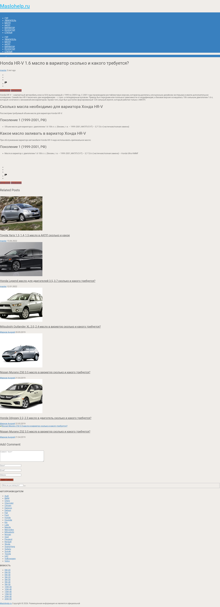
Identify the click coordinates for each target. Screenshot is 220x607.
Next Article (16, 90)
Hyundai (8, 520)
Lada (7, 525)
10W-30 (8, 587)
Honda (3, 56)
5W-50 (7, 584)
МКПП (8, 23)
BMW (7, 498)
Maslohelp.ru (15, 6)
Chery (7, 501)
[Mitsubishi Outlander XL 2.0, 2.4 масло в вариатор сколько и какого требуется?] (110, 305)
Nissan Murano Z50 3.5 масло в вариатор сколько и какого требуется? (45, 372)
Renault (8, 542)
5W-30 (7, 579)
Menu (2, 13)
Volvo (7, 561)
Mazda (8, 527)
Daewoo (8, 508)
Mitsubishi (9, 532)
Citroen (8, 505)
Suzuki (8, 551)
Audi (7, 496)
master (3, 70)
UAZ (6, 556)
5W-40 (7, 582)
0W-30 (7, 572)
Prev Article (5, 90)
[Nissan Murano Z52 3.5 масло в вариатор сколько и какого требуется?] (110, 426)
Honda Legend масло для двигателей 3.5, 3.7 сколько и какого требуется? (47, 280)
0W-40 (7, 575)
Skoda (7, 544)
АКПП (7, 25)
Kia (6, 522)
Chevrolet (9, 503)
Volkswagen (10, 558)
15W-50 (8, 594)
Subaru (8, 549)
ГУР (6, 18)
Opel (7, 537)
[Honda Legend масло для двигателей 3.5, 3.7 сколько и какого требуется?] (110, 259)
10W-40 (8, 589)
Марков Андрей (7, 332)
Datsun (8, 510)
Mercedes (9, 529)
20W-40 (8, 596)
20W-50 (8, 599)
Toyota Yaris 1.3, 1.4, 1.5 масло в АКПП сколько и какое (35, 235)
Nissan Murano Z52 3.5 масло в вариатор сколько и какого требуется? (45, 431)
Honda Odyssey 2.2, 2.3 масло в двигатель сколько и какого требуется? (45, 418)
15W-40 (8, 591)
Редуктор (10, 30)
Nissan (8, 534)
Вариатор (10, 28)
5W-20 (7, 577)
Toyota (8, 554)
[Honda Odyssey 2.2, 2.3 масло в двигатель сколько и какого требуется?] (110, 396)
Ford (7, 515)
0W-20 (7, 570)
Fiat (6, 513)
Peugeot (8, 539)
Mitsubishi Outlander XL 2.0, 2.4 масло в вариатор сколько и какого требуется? (50, 326)
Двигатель (10, 20)
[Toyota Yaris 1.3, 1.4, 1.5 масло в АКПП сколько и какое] (110, 213)
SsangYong (10, 546)
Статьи (8, 32)
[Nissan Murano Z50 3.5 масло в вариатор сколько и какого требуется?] (110, 350)
